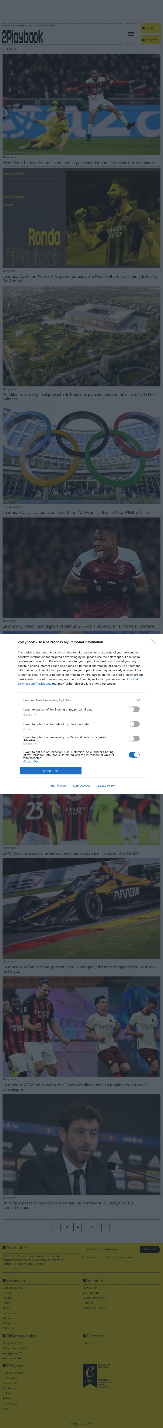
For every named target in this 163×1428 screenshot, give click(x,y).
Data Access (81, 785)
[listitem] (81, 700)
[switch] (134, 709)
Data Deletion (57, 785)
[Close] (155, 642)
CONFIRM (51, 770)
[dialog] (81, 714)
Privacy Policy (105, 785)
